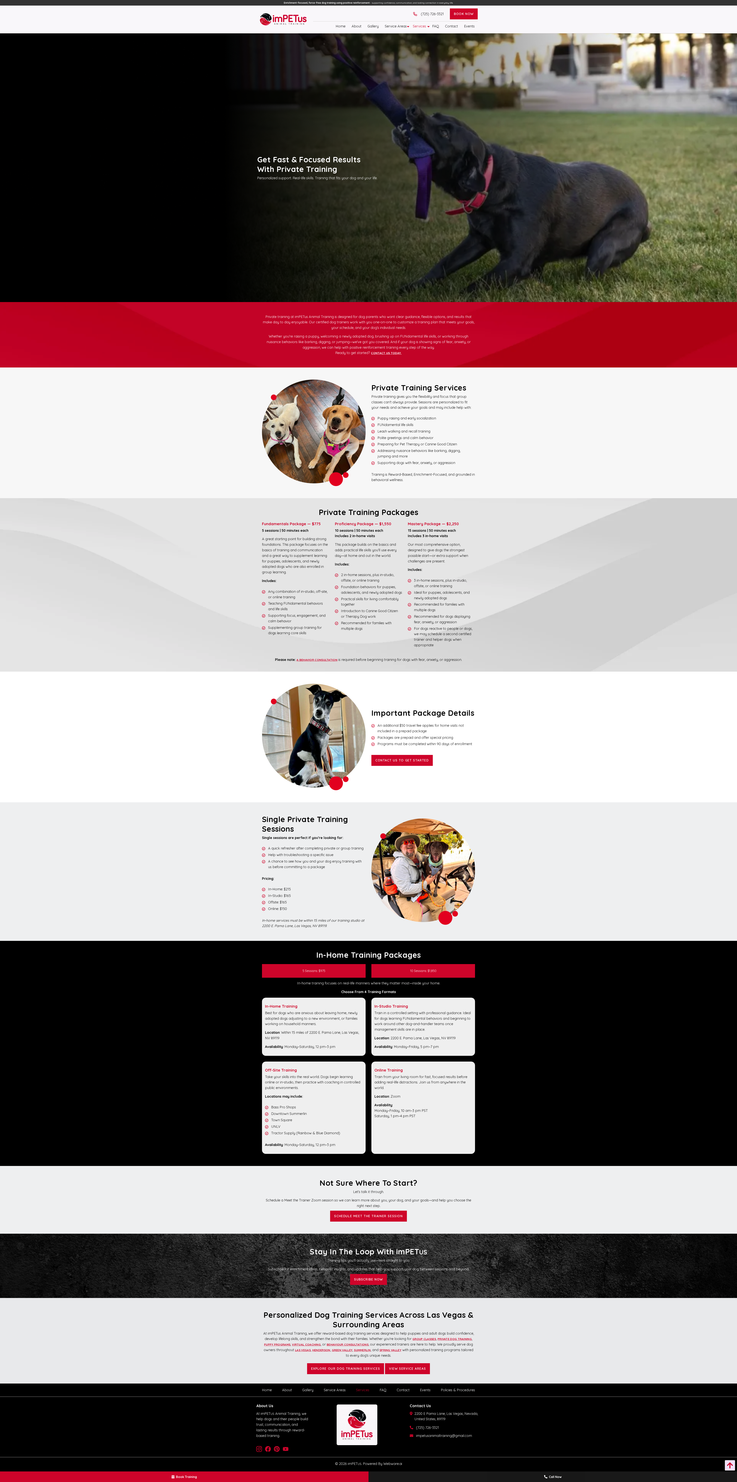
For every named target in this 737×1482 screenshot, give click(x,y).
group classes (424, 1339)
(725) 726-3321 (427, 1427)
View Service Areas (407, 1369)
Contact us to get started (402, 760)
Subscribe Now (368, 1279)
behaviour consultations (347, 1344)
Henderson (321, 1350)
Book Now (464, 14)
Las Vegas (303, 1350)
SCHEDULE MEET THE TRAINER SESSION (368, 1216)
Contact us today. (386, 353)
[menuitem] (341, 26)
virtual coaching (306, 1344)
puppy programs (277, 1344)
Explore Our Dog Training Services (345, 1369)
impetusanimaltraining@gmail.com (444, 1435)
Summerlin (362, 1350)
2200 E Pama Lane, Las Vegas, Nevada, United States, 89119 (446, 1416)
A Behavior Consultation (317, 660)
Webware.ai (392, 1463)
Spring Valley (390, 1350)
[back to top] (729, 1465)
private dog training (455, 1339)
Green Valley (342, 1350)
